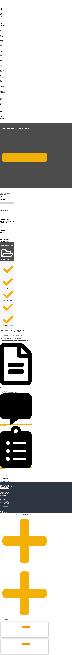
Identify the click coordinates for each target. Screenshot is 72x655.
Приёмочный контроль (5, 390)
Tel (22, 625)
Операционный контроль (5, 389)
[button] (1, 9)
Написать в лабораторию (3, 507)
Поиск (1, 11)
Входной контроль (4, 391)
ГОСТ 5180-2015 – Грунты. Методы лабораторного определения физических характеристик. (15, 340)
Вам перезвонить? (3, 6)
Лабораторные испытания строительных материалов (9, 392)
